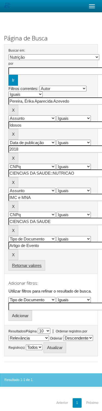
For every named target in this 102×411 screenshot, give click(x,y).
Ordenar (56, 338)
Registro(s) (16, 348)
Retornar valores (27, 265)
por (10, 63)
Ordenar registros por (71, 331)
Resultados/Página (22, 331)
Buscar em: (16, 50)
